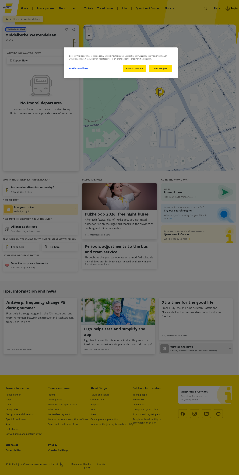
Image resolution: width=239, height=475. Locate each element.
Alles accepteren (134, 68)
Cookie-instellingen (79, 68)
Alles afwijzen (160, 68)
